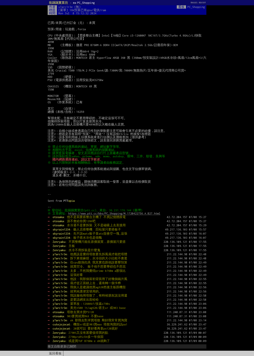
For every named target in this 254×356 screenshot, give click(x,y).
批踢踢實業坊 (58, 2)
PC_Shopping (84, 2)
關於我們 (202, 2)
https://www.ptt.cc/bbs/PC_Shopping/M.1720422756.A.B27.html (114, 213)
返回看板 (55, 353)
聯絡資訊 (194, 2)
